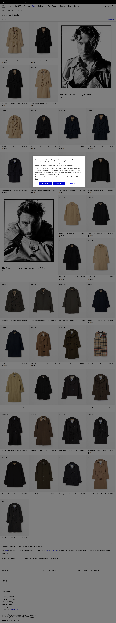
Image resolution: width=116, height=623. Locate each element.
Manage (72, 183)
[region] (59, 171)
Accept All (45, 183)
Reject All (59, 183)
